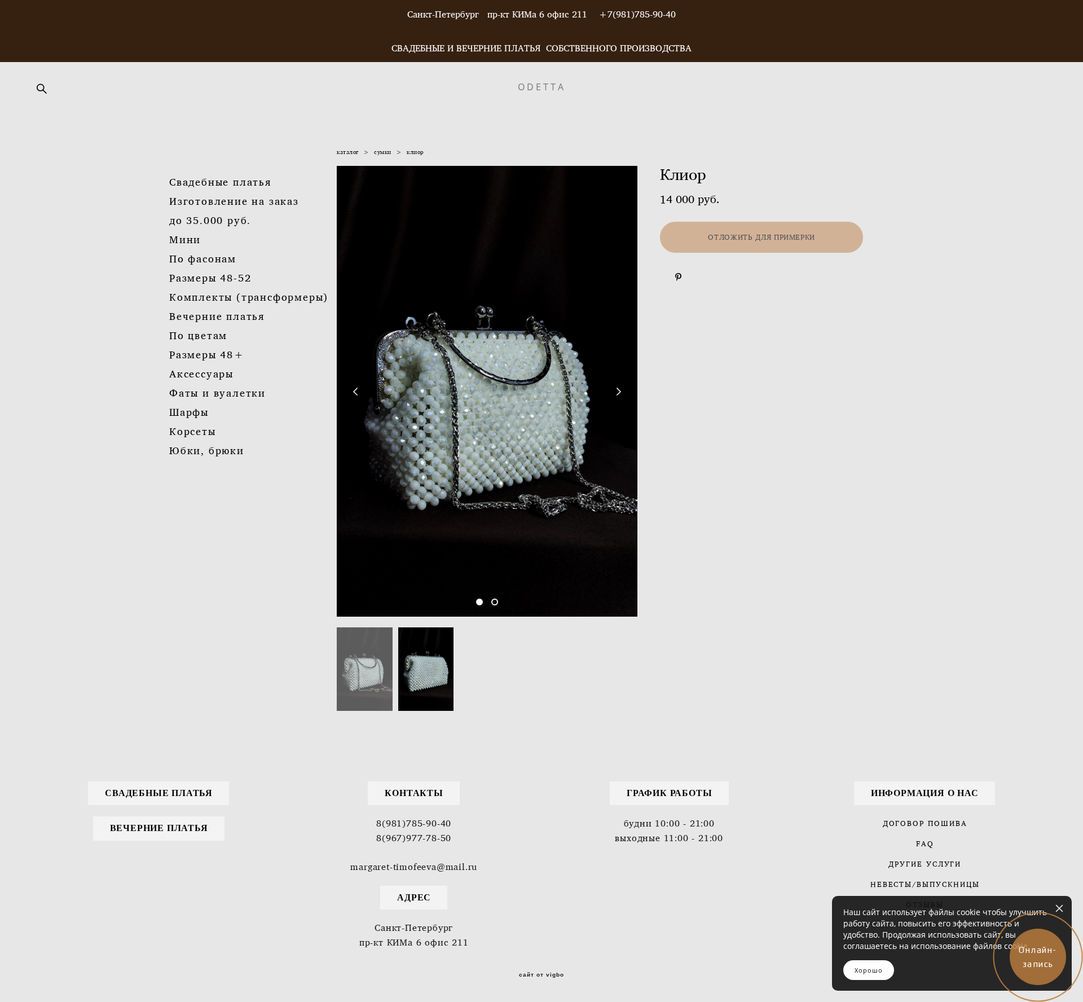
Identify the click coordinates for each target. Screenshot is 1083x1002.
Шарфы (189, 412)
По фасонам (202, 258)
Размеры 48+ (207, 354)
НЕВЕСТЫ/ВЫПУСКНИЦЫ (925, 884)
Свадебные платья (220, 182)
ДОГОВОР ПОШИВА (925, 823)
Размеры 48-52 (210, 277)
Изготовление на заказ (234, 201)
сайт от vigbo (541, 975)
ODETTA (542, 86)
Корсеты (192, 431)
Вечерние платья (217, 316)
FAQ (925, 843)
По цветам (198, 335)
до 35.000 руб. (210, 220)
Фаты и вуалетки (217, 393)
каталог (348, 152)
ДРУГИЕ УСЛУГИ (924, 864)
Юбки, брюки (206, 450)
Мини (185, 239)
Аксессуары (201, 373)
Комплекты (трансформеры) (248, 297)
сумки (382, 152)
